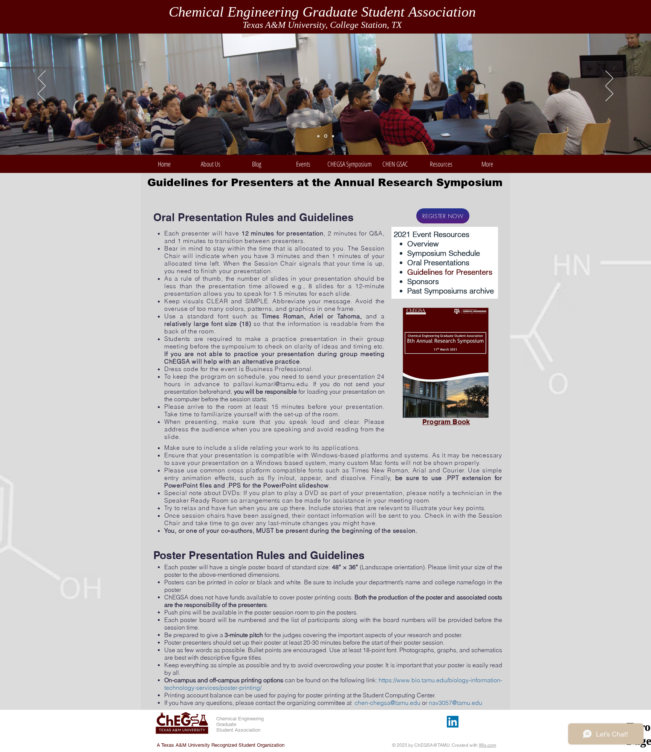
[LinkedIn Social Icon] (452, 722)
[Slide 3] (333, 136)
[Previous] (42, 78)
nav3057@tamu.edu (455, 702)
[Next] (609, 78)
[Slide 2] (325, 136)
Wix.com (487, 745)
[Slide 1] (318, 136)
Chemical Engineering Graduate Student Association (322, 12)
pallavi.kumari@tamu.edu (270, 384)
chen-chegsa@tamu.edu (387, 702)
